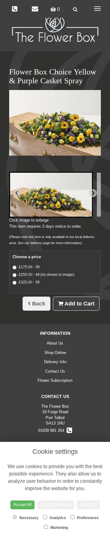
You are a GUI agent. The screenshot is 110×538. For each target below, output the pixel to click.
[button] (51, 195)
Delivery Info (55, 361)
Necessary (28, 518)
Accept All (22, 504)
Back (38, 304)
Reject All (88, 504)
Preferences (87, 518)
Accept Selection (56, 504)
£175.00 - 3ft (29, 267)
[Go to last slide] (17, 193)
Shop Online (55, 352)
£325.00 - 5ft (29, 282)
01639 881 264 (52, 430)
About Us (55, 343)
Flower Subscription (55, 380)
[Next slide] (93, 193)
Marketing (59, 527)
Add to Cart (78, 304)
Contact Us (55, 371)
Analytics (57, 518)
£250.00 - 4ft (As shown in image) (46, 275)
